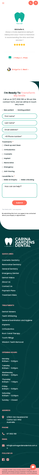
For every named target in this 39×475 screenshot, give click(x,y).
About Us (6, 282)
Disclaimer (11, 471)
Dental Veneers (9, 311)
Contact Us (7, 286)
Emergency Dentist (10, 273)
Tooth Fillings (8, 337)
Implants (6, 324)
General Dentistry (10, 269)
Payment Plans (8, 290)
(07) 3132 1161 (18, 99)
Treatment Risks (9, 295)
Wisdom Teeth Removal (12, 342)
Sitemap (29, 471)
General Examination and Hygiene (17, 320)
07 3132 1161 (11, 434)
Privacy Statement (20, 471)
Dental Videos (8, 277)
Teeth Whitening (9, 316)
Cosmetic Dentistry (11, 260)
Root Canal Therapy (11, 333)
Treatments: (7, 142)
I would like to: (8, 176)
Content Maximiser (31, 473)
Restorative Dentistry (11, 264)
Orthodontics (8, 329)
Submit (19, 202)
